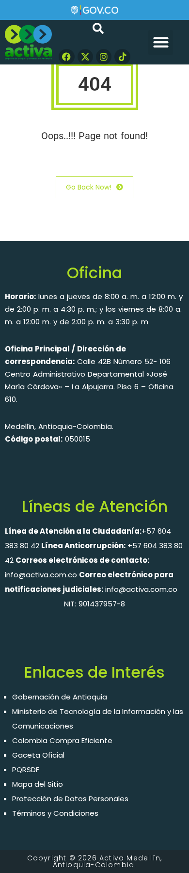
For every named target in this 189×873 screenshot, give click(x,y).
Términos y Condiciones (55, 813)
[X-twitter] (85, 56)
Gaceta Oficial (38, 755)
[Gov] (94, 9)
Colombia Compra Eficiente (62, 740)
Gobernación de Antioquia (59, 697)
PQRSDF (25, 769)
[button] (160, 42)
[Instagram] (103, 56)
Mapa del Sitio (37, 784)
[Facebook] (66, 56)
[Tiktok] (122, 56)
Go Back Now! (88, 187)
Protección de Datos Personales (70, 799)
